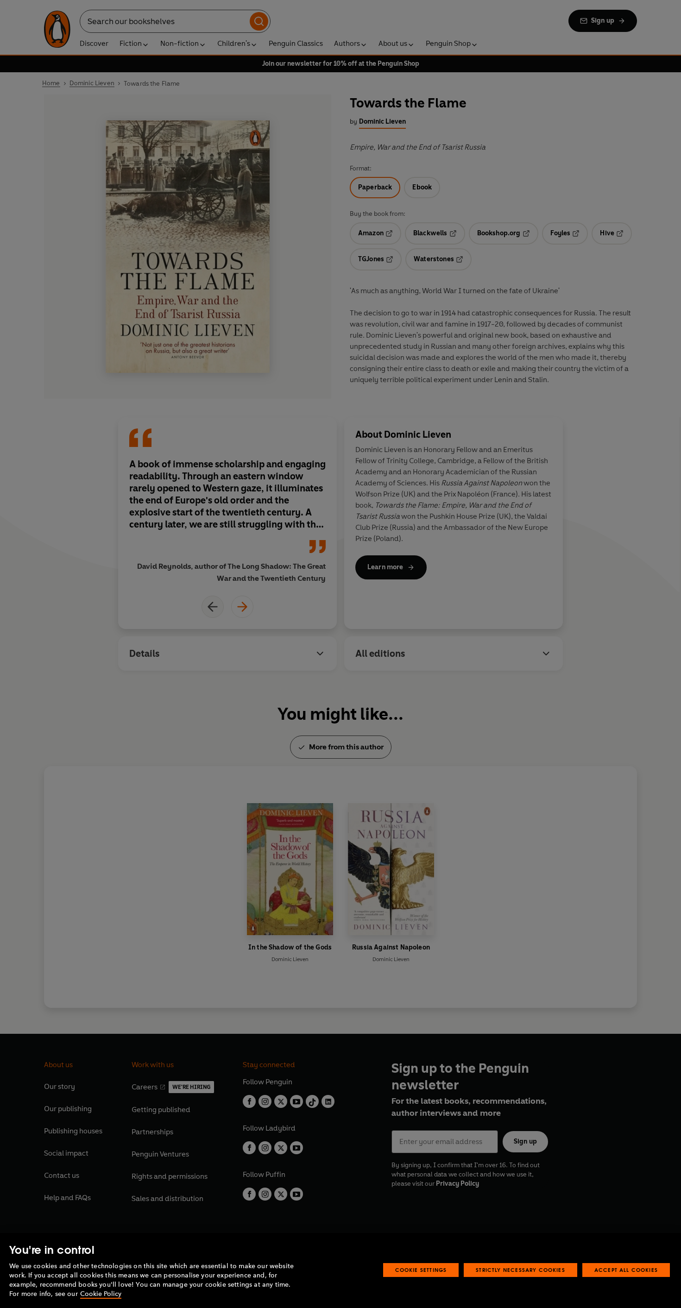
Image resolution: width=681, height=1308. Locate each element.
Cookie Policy (100, 1294)
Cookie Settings (421, 1269)
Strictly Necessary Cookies (520, 1269)
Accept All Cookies (626, 1269)
